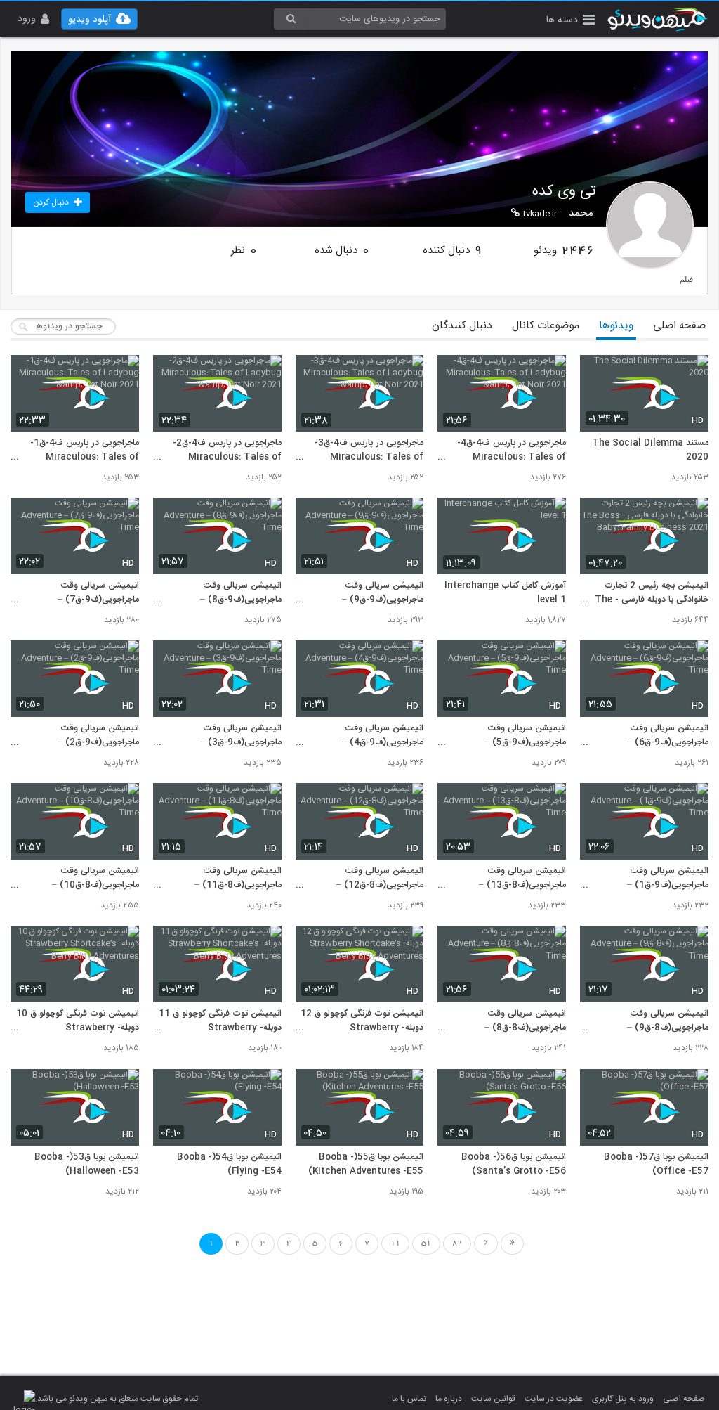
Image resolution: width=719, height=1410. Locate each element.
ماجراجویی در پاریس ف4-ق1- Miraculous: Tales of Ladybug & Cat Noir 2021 (82, 450)
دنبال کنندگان (462, 326)
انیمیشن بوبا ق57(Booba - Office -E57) (656, 1165)
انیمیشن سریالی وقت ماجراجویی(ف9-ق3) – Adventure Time (241, 736)
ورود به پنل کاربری (623, 1399)
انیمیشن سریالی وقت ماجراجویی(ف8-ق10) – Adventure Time (95, 879)
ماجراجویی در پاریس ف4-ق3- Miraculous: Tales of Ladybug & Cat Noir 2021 (366, 450)
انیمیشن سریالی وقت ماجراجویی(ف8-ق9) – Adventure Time (667, 1021)
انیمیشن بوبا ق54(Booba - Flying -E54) (229, 1165)
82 (457, 1243)
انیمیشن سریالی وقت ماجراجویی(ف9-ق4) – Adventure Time (382, 736)
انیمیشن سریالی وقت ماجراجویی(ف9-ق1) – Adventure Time (667, 879)
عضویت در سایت (554, 1399)
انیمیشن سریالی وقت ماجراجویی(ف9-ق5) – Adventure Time (525, 736)
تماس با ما (409, 1399)
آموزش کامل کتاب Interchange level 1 (505, 593)
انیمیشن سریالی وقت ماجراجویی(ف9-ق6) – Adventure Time (667, 736)
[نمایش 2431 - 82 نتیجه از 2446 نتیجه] (512, 1244)
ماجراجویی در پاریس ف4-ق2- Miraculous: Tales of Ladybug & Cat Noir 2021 (225, 450)
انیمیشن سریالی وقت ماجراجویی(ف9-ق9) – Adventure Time (382, 593)
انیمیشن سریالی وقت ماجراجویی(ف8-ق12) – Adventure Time (379, 879)
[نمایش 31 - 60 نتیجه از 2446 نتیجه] (486, 1244)
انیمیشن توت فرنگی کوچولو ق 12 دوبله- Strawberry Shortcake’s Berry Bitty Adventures (362, 1021)
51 (426, 1243)
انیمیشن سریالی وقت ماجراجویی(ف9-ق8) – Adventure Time (241, 593)
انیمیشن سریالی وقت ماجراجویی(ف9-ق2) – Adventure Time (98, 736)
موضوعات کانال (545, 326)
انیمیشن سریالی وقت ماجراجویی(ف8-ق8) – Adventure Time (525, 1021)
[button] (570, 21)
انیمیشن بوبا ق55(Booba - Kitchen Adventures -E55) (365, 1165)
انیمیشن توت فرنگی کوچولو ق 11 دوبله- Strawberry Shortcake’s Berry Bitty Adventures (220, 1021)
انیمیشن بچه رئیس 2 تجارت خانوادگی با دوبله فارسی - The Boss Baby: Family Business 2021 (646, 593)
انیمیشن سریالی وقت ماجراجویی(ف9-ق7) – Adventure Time (98, 593)
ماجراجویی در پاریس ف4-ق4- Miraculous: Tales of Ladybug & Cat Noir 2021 (509, 450)
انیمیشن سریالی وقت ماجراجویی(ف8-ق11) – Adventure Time (238, 879)
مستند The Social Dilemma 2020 (650, 450)
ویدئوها (616, 326)
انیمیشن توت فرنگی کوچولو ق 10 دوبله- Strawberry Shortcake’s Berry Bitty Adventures (77, 1021)
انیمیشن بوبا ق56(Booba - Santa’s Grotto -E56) (513, 1165)
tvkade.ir (540, 214)
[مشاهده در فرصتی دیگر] (690, 373)
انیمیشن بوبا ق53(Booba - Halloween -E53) (86, 1165)
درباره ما (448, 1399)
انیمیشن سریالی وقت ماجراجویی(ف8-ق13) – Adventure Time (522, 879)
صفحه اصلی (679, 326)
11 (395, 1243)
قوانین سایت (493, 1399)
